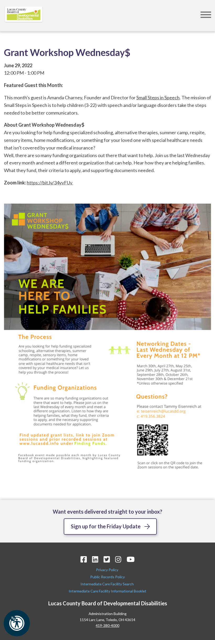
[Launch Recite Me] (17, 623)
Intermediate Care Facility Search (107, 584)
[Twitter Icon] (107, 559)
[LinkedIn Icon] (95, 559)
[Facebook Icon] (83, 559)
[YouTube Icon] (131, 559)
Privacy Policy (107, 569)
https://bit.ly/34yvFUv (50, 182)
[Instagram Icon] (118, 559)
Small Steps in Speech (158, 97)
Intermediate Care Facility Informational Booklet (107, 591)
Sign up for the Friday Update (106, 526)
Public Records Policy (107, 577)
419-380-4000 (107, 625)
